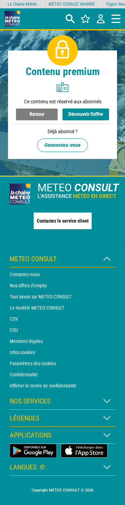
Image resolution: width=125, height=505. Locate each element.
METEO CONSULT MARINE (72, 4)
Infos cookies (22, 352)
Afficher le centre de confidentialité (43, 385)
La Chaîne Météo (22, 4)
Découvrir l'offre (85, 114)
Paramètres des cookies (33, 363)
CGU (14, 330)
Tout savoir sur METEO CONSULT (41, 296)
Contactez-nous (25, 274)
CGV (14, 319)
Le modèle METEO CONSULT (37, 308)
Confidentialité (24, 374)
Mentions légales (26, 341)
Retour (37, 114)
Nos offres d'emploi (28, 285)
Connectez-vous (62, 145)
